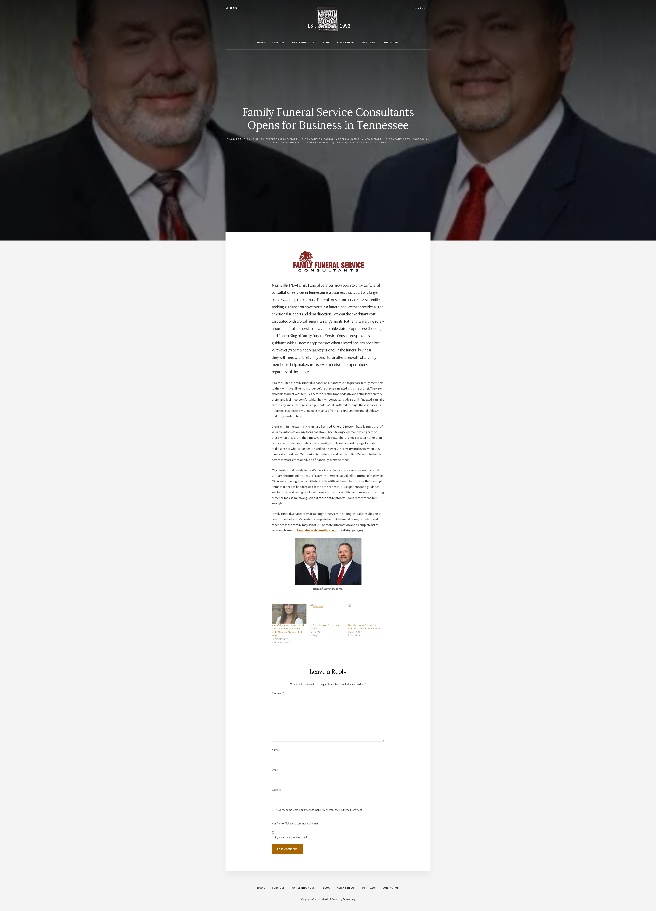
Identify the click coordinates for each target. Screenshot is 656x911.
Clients (258, 139)
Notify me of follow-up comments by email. (295, 823)
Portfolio (420, 139)
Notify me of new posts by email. (289, 837)
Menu (421, 8)
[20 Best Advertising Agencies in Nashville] (327, 614)
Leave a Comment (375, 143)
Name (276, 749)
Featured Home (277, 139)
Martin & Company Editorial (312, 139)
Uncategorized (300, 143)
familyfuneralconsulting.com (317, 530)
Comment (278, 693)
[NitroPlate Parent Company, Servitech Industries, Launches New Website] (365, 614)
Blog (230, 139)
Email (275, 769)
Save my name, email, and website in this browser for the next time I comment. (319, 810)
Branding (243, 139)
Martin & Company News (354, 139)
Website (276, 789)
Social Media (278, 143)
